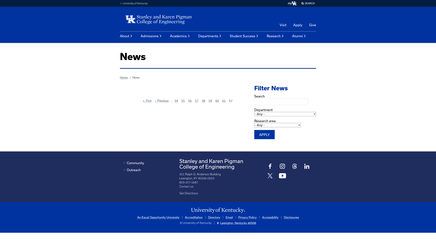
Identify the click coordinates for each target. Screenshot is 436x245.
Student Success (242, 36)
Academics (178, 36)
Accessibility (270, 217)
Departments (208, 36)
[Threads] (295, 167)
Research (274, 36)
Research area (265, 121)
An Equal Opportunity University (158, 217)
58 (203, 100)
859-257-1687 (188, 182)
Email (229, 217)
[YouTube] (282, 176)
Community (135, 163)
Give (312, 25)
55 (183, 100)
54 (176, 100)
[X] (270, 176)
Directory (214, 217)
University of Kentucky (135, 3)
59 (210, 100)
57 (196, 100)
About (124, 36)
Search (310, 3)
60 (217, 100)
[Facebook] (270, 167)
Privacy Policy (247, 217)
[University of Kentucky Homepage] (218, 210)
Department (263, 110)
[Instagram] (282, 167)
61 (224, 100)
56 (190, 100)
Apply (297, 25)
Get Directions (188, 193)
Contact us (186, 186)
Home (124, 77)
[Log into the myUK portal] (292, 3)
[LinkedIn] (307, 167)
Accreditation (194, 217)
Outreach (134, 170)
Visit (283, 25)
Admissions (150, 36)
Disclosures (291, 217)
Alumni (297, 36)
